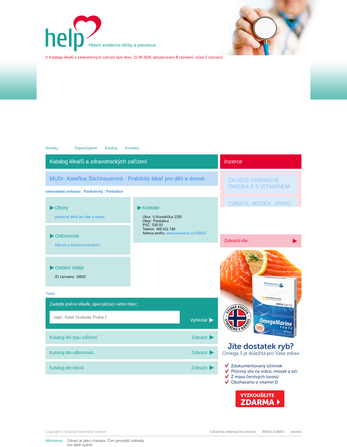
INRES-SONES (273, 432)
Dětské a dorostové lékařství (77, 245)
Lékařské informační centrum (233, 432)
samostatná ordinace (63, 191)
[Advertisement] (173, 100)
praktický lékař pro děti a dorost (80, 217)
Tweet (50, 293)
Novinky (52, 148)
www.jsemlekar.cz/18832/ (186, 233)
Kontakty (132, 148)
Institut (296, 432)
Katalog (111, 148)
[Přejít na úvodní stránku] (102, 50)
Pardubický (93, 191)
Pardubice (114, 191)
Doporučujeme (86, 148)
